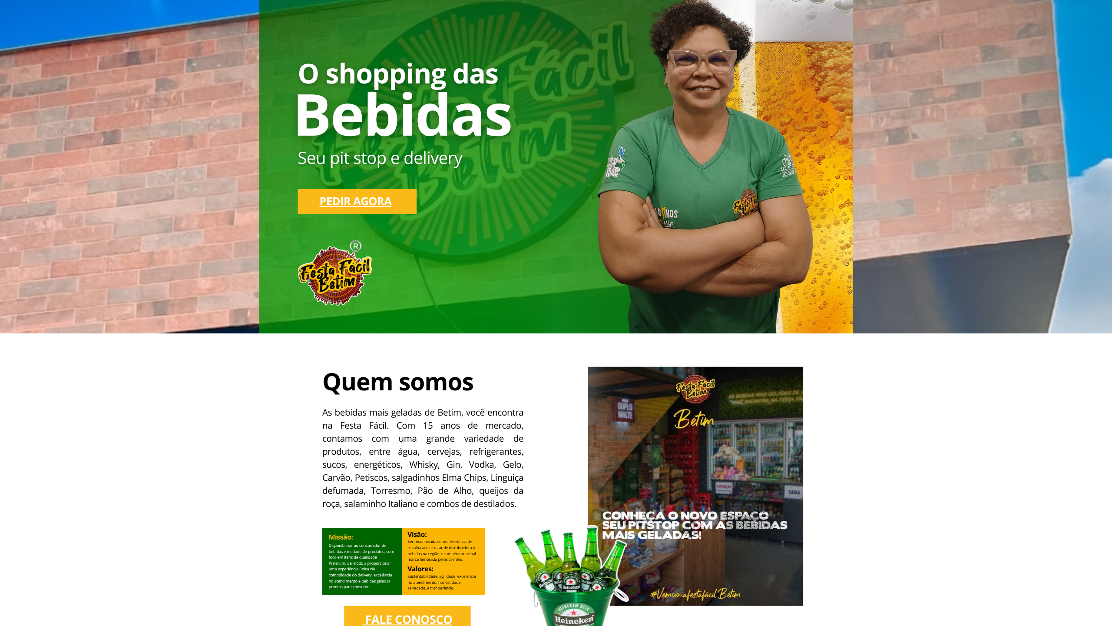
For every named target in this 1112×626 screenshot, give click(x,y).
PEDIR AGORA (356, 201)
